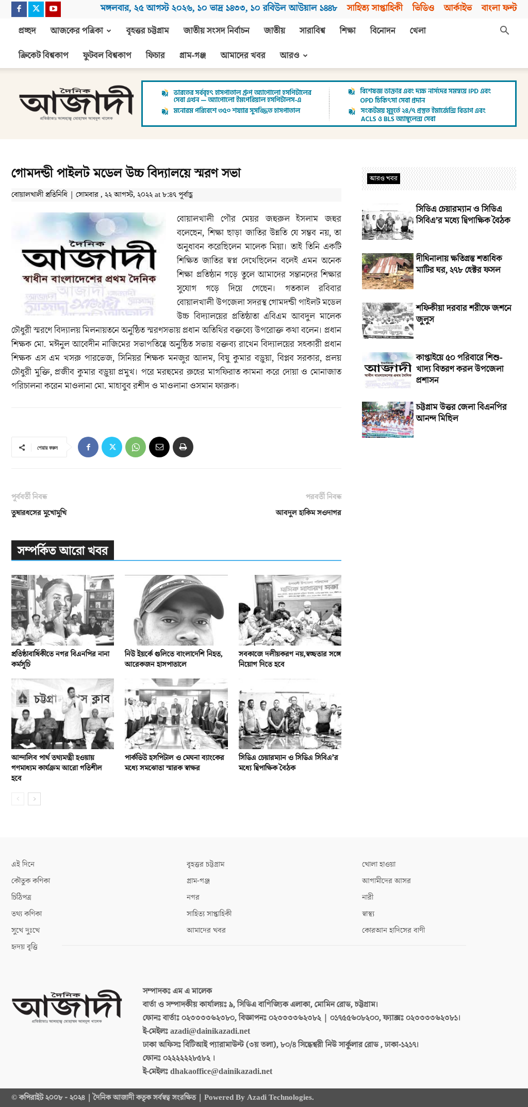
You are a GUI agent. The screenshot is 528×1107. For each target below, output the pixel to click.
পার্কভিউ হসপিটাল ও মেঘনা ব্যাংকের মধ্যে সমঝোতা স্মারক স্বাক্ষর (174, 762)
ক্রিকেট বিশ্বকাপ (44, 55)
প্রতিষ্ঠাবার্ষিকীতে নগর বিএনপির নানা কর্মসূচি (60, 659)
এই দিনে (23, 864)
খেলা (418, 31)
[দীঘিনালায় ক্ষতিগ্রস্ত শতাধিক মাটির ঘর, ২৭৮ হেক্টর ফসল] (388, 271)
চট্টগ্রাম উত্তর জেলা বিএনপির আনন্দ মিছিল (461, 413)
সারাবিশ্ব (312, 31)
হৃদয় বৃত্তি (24, 946)
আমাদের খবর (243, 55)
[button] (504, 31)
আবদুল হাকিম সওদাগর (308, 512)
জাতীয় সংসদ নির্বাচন (217, 31)
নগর (193, 897)
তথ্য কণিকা (26, 913)
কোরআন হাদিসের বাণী (393, 930)
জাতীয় (274, 31)
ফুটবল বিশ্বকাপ (107, 55)
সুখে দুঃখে (25, 930)
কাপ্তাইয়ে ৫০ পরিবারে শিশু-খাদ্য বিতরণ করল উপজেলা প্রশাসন (460, 369)
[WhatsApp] (135, 447)
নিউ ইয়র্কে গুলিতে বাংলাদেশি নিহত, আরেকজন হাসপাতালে (174, 659)
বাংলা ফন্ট (499, 8)
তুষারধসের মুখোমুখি (39, 512)
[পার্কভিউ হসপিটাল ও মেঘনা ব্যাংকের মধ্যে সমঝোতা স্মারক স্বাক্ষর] (176, 714)
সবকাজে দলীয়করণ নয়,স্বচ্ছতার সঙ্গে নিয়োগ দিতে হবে (290, 659)
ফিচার (155, 55)
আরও (290, 55)
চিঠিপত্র (21, 897)
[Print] (183, 447)
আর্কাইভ (458, 8)
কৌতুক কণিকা (30, 880)
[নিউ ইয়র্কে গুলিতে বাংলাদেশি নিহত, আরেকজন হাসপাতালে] (176, 610)
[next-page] (34, 798)
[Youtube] (53, 9)
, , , (219, 8)
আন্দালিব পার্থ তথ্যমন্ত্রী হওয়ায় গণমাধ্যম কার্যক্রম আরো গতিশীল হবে (56, 768)
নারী (367, 897)
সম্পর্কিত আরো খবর (63, 550)
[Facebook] (19, 9)
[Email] (159, 447)
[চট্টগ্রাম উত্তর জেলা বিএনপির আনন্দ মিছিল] (388, 420)
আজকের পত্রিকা (77, 31)
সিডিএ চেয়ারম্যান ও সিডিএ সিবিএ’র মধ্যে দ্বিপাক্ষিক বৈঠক (288, 762)
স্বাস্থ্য (368, 913)
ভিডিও (423, 8)
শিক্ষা (348, 31)
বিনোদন (382, 31)
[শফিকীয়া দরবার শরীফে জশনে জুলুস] (388, 321)
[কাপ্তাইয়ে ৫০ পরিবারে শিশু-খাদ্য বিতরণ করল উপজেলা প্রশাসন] (388, 370)
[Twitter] (36, 9)
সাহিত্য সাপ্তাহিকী (375, 8)
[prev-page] (17, 798)
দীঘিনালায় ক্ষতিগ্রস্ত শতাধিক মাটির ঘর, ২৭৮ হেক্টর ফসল (459, 264)
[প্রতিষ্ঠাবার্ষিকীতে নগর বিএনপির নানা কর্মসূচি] (62, 610)
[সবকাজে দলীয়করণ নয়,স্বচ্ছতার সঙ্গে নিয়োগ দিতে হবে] (290, 610)
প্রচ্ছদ (27, 31)
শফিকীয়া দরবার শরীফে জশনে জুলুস (464, 314)
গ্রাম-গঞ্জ (192, 55)
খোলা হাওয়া (378, 864)
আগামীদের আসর (386, 880)
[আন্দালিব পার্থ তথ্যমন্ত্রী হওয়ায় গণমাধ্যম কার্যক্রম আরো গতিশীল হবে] (62, 714)
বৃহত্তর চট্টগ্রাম (147, 31)
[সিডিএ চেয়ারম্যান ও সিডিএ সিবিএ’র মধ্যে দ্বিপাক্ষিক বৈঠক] (290, 714)
